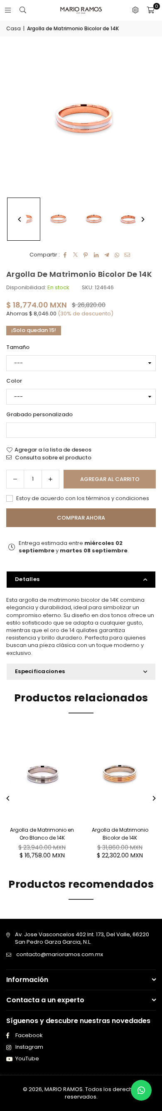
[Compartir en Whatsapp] (117, 255)
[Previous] (19, 219)
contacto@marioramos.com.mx (59, 954)
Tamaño (17, 347)
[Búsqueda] (22, 10)
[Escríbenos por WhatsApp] (141, 1090)
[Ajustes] (135, 10)
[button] (150, 10)
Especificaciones (40, 671)
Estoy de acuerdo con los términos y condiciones (82, 498)
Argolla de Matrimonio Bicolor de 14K (120, 833)
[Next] (142, 219)
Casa (13, 28)
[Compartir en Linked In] (96, 255)
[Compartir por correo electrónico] (127, 255)
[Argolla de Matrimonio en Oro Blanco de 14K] (42, 774)
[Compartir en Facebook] (65, 255)
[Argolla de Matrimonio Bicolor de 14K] (58, 219)
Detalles (27, 579)
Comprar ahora (81, 518)
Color (14, 381)
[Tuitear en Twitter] (75, 255)
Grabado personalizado (39, 414)
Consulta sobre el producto (52, 457)
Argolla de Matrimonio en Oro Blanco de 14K (42, 833)
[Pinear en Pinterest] (86, 255)
